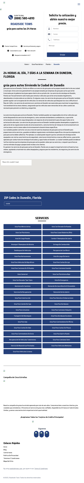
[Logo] (20, 4)
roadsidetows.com (16, 468)
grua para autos (37, 64)
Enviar (62, 54)
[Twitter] (41, 434)
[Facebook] (47, 434)
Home (26, 64)
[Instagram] (36, 434)
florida (48, 64)
